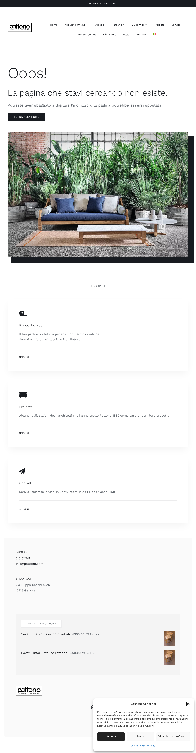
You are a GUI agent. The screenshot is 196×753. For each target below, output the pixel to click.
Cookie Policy (138, 745)
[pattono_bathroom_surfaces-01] (20, 24)
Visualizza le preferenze (173, 736)
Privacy (151, 745)
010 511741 (23, 558)
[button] (188, 704)
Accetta (111, 736)
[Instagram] (93, 707)
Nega (140, 736)
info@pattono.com (29, 564)
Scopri (24, 356)
